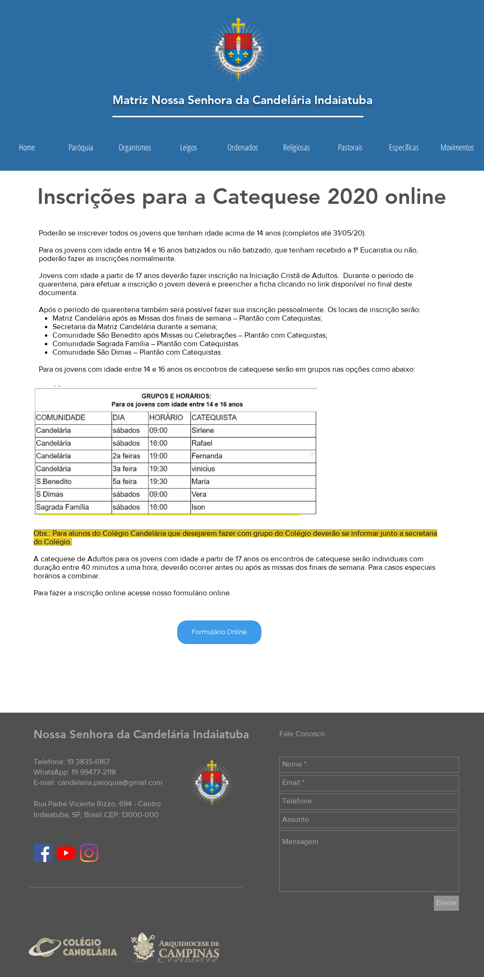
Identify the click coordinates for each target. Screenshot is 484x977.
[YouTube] (66, 853)
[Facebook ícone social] (43, 853)
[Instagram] (89, 853)
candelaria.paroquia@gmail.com (110, 782)
